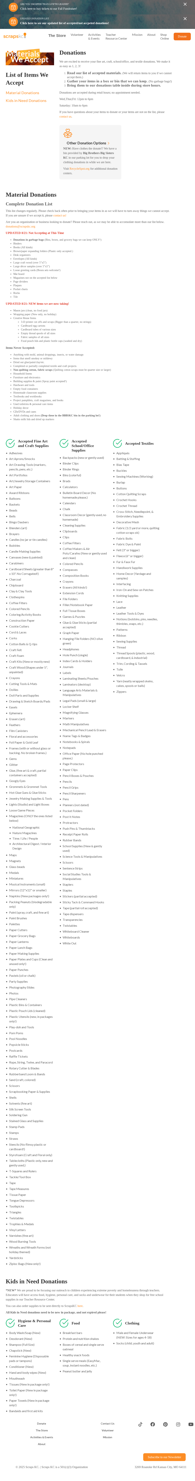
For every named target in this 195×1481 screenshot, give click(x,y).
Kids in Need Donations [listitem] (26, 100)
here (88, 1313)
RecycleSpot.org (81, 176)
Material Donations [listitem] (22, 93)
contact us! (86, 223)
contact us (76, 120)
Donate (41, 1431)
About (42, 1451)
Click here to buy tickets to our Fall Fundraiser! (51, 8)
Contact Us (107, 1431)
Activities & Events (41, 1445)
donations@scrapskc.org (36, 234)
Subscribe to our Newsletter (162, 1465)
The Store (42, 1438)
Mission (107, 1445)
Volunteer (108, 1438)
